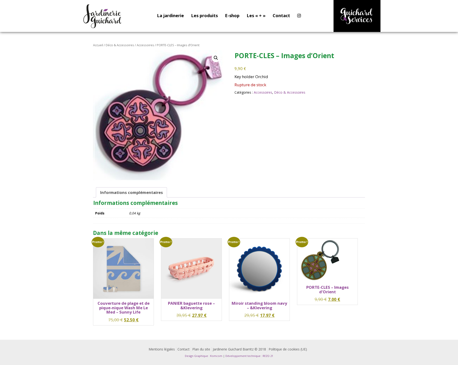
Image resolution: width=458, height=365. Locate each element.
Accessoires (145, 45)
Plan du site (201, 349)
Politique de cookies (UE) (288, 349)
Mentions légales (162, 349)
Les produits (204, 15)
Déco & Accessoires (120, 45)
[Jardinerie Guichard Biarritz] (103, 16)
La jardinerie (170, 15)
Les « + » (256, 15)
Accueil (98, 45)
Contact (281, 15)
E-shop (232, 15)
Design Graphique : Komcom (203, 356)
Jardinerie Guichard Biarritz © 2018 (239, 349)
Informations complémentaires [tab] (131, 192)
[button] (216, 58)
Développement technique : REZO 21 (249, 356)
